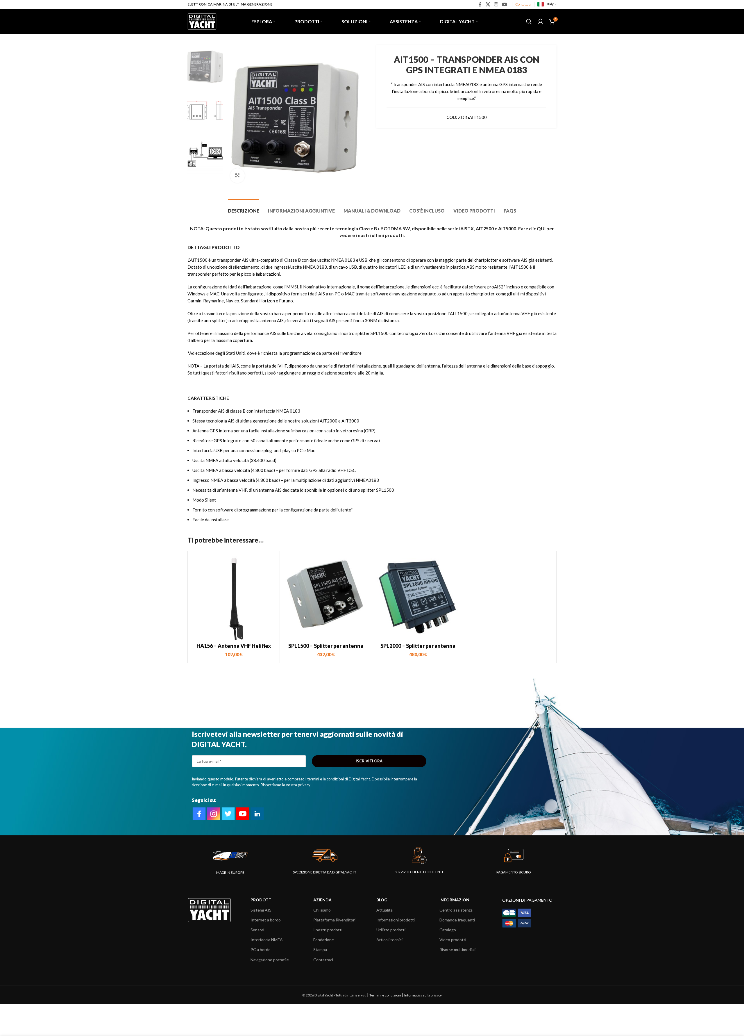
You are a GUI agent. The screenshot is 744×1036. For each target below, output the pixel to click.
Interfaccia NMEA (267, 939)
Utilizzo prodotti (390, 929)
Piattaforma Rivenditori (334, 919)
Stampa (320, 949)
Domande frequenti (457, 919)
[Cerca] (529, 21)
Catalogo (447, 929)
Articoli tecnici (389, 939)
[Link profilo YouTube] (504, 4)
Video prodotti (452, 939)
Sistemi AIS (261, 909)
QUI (541, 228)
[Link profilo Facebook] (480, 4)
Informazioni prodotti (395, 919)
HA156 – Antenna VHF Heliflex (233, 646)
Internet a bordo (266, 919)
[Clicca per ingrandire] (237, 175)
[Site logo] (202, 20)
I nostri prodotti (327, 929)
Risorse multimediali (457, 949)
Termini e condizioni (385, 995)
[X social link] (488, 4)
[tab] (243, 208)
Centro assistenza (456, 909)
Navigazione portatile (270, 959)
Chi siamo (322, 909)
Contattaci (523, 4)
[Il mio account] (540, 21)
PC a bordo (261, 949)
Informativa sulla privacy (423, 995)
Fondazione (323, 939)
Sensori (257, 929)
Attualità (384, 909)
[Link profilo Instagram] (496, 4)
